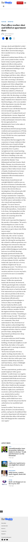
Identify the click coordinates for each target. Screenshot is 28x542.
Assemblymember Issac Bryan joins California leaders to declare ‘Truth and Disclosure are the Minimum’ (17, 452)
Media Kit (3, 533)
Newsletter (3, 523)
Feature (3, 21)
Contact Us (3, 531)
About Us (3, 528)
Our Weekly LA (9, 33)
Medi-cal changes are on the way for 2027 (17, 483)
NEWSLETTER (20, 2)
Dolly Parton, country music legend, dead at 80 (17, 473)
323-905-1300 (4, 525)
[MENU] (25, 3)
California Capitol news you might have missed (17, 464)
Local (10, 446)
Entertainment (12, 470)
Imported (10, 21)
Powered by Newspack (6, 537)
